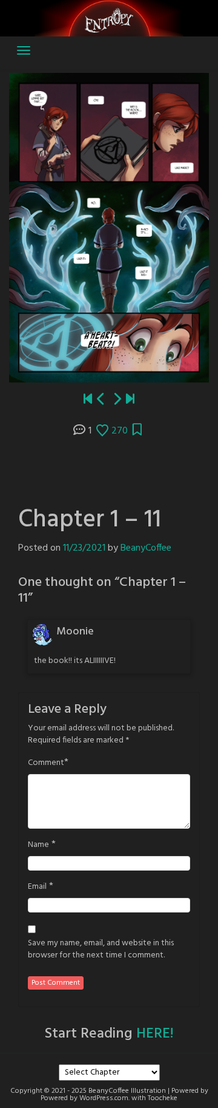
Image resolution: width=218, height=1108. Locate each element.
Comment (46, 763)
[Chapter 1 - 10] (101, 400)
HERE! (155, 1033)
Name (38, 845)
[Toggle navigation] (24, 50)
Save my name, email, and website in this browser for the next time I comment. (101, 949)
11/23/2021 (84, 548)
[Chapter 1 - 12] (117, 400)
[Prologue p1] (88, 400)
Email (37, 887)
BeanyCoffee (146, 548)
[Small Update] (130, 400)
